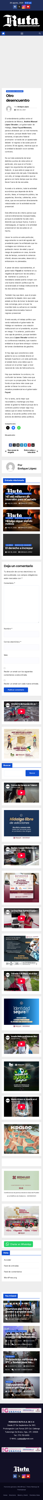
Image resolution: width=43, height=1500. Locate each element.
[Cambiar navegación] (22, 33)
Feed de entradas (11, 1266)
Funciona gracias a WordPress (15, 1487)
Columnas (9, 493)
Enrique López (23, 107)
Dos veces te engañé (13, 451)
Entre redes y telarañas (29, 451)
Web (6, 655)
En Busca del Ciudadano (15, 91)
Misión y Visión (23, 1495)
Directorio (12, 1495)
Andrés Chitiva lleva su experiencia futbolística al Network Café (21, 1337)
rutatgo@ (21, 1438)
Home (5, 1495)
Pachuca (23, 1331)
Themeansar (21, 1490)
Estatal (8, 1306)
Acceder (7, 1260)
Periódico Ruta (35, 1495)
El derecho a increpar (19, 548)
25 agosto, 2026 (15, 1366)
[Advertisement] (21, 58)
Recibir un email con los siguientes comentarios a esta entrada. (18, 673)
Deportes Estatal (12, 1331)
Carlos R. (29, 1315)
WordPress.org (10, 1277)
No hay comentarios (17, 1319)
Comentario (9, 583)
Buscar (7, 765)
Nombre (8, 629)
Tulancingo (10, 1356)
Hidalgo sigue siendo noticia (18, 522)
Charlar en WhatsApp (20, 1244)
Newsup (34, 1487)
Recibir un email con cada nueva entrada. (21, 684)
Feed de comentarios (13, 1272)
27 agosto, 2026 (15, 1315)
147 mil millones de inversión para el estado (20, 498)
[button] (40, 33)
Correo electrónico (12, 642)
